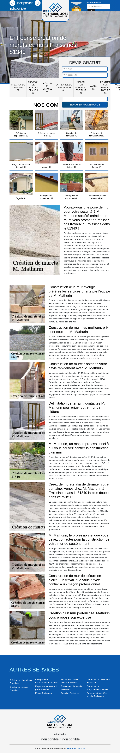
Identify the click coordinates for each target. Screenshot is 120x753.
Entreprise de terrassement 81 (63, 87)
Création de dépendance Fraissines (21, 681)
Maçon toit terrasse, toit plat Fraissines (46, 687)
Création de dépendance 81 (18, 87)
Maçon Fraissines (43, 693)
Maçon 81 (93, 87)
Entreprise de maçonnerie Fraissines (97, 687)
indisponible (24, 3)
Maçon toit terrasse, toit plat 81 (80, 87)
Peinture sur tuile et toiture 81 (105, 87)
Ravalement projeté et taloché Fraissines (97, 694)
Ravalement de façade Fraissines (71, 687)
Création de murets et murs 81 (33, 87)
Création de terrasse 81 (46, 87)
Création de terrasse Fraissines (19, 688)
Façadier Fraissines (70, 693)
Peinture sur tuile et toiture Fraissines (70, 681)
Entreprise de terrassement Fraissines (46, 681)
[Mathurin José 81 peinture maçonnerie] (60, 721)
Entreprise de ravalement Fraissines (98, 681)
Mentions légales (76, 749)
